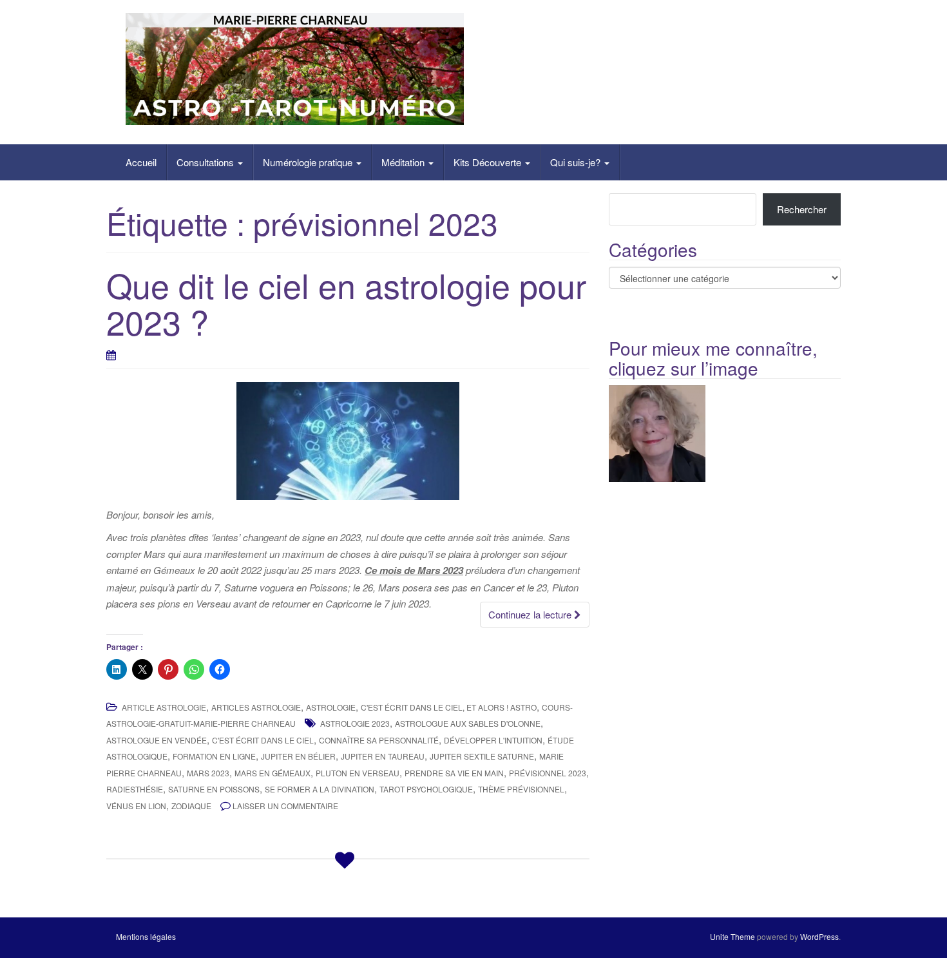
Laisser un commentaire (285, 805)
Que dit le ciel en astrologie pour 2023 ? (346, 302)
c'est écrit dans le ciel (263, 739)
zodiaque (191, 805)
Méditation (404, 162)
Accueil (141, 162)
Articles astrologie (256, 707)
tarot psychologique (426, 788)
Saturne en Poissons (214, 788)
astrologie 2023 (355, 723)
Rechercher (802, 209)
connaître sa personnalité (379, 739)
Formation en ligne (214, 756)
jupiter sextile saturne (482, 756)
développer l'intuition (493, 739)
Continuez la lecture (531, 614)
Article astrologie (164, 707)
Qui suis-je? (576, 162)
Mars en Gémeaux (272, 772)
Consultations (206, 162)
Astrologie (331, 707)
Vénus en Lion (136, 805)
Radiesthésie (134, 788)
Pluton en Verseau (357, 772)
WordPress (819, 936)
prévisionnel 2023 (547, 772)
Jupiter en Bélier (298, 756)
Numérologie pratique (309, 162)
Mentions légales (146, 936)
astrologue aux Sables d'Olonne (467, 723)
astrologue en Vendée (156, 739)
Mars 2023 (208, 772)
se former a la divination (319, 788)
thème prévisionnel (521, 788)
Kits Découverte (489, 162)
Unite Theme (732, 936)
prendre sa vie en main (454, 772)
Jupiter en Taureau (383, 756)
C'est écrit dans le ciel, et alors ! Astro (449, 707)
